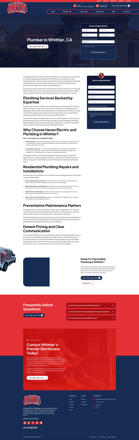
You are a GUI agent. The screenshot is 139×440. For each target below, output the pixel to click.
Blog (113, 11)
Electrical (83, 399)
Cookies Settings (112, 437)
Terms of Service (102, 437)
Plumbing (83, 401)
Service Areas (100, 11)
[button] (67, 12)
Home (53, 11)
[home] (27, 8)
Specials (105, 1)
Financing (113, 1)
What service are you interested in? (90, 39)
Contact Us (126, 11)
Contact (128, 1)
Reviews (121, 1)
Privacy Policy (93, 437)
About (99, 1)
